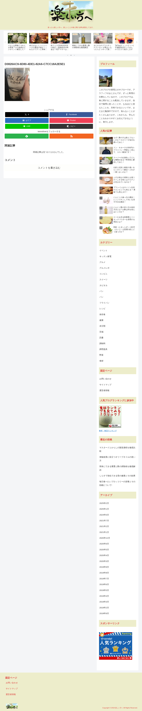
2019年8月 (104, 573)
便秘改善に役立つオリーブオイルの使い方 (117, 459)
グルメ (102, 262)
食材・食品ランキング (108, 431)
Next (137, 42)
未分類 (102, 326)
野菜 (101, 355)
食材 (101, 361)
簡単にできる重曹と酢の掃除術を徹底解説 (117, 468)
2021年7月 (104, 520)
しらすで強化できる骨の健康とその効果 (117, 476)
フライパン (104, 303)
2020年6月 (104, 544)
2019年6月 (104, 584)
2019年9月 (104, 567)
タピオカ (103, 285)
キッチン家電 (105, 256)
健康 (101, 320)
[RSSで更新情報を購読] (71, 136)
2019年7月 (104, 579)
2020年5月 (104, 550)
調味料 (102, 343)
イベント (103, 250)
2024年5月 (104, 515)
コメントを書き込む (49, 167)
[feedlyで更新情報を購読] (27, 136)
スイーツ (103, 279)
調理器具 (103, 349)
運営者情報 (104, 390)
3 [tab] (74, 55)
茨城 (101, 332)
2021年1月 (104, 532)
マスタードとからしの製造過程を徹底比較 (117, 449)
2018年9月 (104, 613)
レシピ (102, 308)
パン (101, 291)
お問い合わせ (105, 379)
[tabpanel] (17, 42)
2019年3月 (104, 602)
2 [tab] (71, 55)
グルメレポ (104, 268)
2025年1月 (104, 509)
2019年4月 (104, 596)
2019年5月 (104, 590)
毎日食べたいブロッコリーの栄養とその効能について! (117, 483)
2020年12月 (104, 538)
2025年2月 (104, 503)
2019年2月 (104, 608)
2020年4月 (104, 555)
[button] (71, 126)
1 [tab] (68, 55)
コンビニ (103, 274)
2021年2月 (104, 526)
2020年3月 (104, 561)
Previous (5, 42)
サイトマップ (105, 385)
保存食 (102, 314)
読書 (101, 338)
